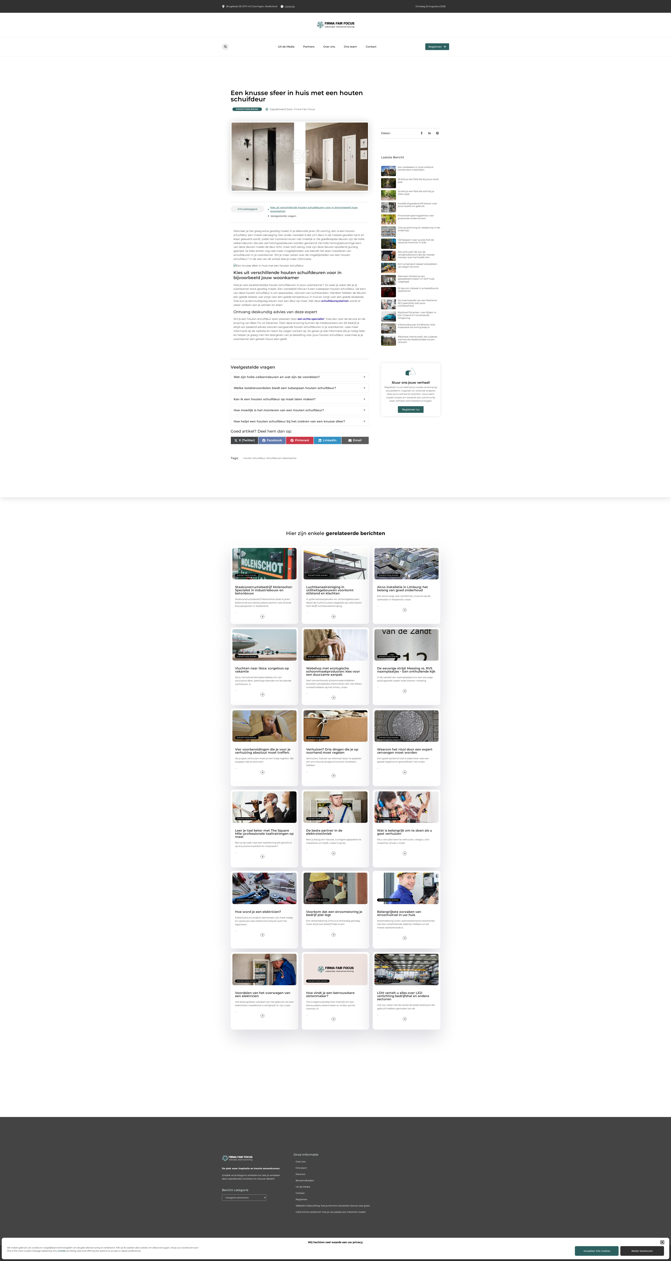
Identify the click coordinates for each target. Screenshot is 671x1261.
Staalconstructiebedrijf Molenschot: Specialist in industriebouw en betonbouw (263, 590)
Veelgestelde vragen (283, 216)
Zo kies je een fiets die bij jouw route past (418, 180)
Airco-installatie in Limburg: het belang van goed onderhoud (402, 588)
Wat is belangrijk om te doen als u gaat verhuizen (404, 832)
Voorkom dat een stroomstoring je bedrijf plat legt (334, 913)
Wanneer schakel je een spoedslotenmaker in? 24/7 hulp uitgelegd (416, 279)
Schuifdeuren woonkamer (281, 458)
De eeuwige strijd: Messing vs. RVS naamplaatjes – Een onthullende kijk (406, 669)
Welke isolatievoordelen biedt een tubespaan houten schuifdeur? (300, 388)
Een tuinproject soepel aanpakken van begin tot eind (417, 265)
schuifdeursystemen (335, 301)
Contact (371, 46)
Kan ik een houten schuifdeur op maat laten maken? (300, 399)
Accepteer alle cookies (596, 1250)
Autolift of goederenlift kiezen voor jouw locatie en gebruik (417, 205)
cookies (61, 1250)
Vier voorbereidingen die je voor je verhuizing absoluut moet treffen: (262, 751)
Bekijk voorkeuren (642, 1250)
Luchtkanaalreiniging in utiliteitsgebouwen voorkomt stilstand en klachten (330, 590)
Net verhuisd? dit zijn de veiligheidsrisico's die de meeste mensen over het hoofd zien (416, 254)
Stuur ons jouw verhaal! (411, 383)
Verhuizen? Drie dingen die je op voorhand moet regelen (332, 751)
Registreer (301, 1199)
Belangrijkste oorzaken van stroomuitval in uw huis (399, 913)
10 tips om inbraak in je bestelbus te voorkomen (418, 289)
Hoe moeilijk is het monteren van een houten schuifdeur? (300, 410)
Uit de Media (286, 46)
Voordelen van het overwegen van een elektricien (262, 994)
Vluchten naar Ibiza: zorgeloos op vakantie (262, 669)
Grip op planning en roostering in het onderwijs (419, 229)
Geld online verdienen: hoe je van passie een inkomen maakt (331, 1211)
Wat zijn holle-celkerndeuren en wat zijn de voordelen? (300, 377)
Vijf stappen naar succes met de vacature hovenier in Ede (416, 241)
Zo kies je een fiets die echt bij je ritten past (416, 192)
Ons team (350, 46)
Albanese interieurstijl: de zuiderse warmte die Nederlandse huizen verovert (417, 339)
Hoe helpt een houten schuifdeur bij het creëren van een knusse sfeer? (300, 421)
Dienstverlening (247, 109)
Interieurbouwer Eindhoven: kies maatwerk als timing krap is (416, 326)
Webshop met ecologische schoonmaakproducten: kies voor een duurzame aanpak (333, 671)
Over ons (329, 46)
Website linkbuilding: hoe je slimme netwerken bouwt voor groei (333, 1205)
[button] (662, 1242)
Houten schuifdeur (254, 458)
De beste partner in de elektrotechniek (324, 832)
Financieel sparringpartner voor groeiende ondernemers (416, 217)
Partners (309, 46)
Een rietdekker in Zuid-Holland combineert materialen (415, 168)
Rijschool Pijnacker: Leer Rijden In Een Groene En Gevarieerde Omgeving (417, 315)
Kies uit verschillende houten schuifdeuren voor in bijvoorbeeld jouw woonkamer (314, 209)
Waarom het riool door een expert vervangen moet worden (404, 751)
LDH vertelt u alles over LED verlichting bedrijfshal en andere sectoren (403, 996)
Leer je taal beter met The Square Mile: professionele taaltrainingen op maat (264, 834)
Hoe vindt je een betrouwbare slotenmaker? (330, 994)
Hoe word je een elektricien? (258, 912)
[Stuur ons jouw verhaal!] (411, 371)
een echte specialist (311, 319)
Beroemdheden (305, 1180)
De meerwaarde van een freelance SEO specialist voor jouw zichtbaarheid (417, 303)
